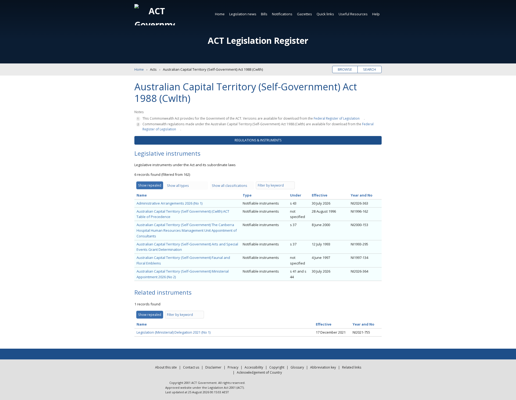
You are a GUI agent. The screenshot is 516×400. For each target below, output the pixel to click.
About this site (166, 367)
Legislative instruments (167, 153)
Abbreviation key (323, 367)
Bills (264, 14)
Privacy (233, 367)
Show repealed (149, 185)
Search (369, 69)
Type (247, 195)
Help (376, 14)
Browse (345, 69)
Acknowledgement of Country (259, 372)
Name (142, 195)
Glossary (297, 367)
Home (220, 14)
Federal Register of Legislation (337, 118)
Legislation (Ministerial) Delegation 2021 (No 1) (173, 332)
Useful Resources (353, 14)
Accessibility (254, 367)
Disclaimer (213, 367)
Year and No (361, 195)
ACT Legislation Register (258, 40)
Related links (351, 367)
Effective (319, 195)
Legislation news (242, 14)
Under (295, 195)
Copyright (276, 367)
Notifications (282, 14)
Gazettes (304, 14)
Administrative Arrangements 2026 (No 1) (169, 203)
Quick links (325, 14)
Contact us (191, 367)
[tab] (258, 140)
